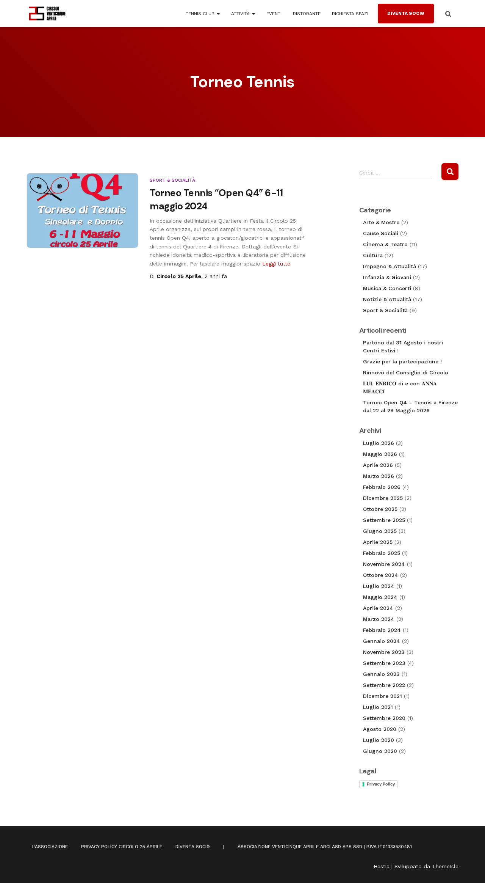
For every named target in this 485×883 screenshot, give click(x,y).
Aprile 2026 (378, 465)
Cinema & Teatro (385, 244)
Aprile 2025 (378, 542)
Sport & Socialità (172, 180)
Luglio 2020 (378, 740)
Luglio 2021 (378, 707)
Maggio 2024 (380, 597)
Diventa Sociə (405, 13)
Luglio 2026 (378, 443)
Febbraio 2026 (382, 487)
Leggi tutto (276, 264)
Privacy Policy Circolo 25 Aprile (121, 846)
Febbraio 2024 (382, 630)
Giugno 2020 (380, 751)
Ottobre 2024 (380, 575)
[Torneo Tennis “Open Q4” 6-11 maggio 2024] (82, 210)
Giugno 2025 (380, 531)
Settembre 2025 (384, 520)
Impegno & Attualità (389, 266)
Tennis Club (201, 13)
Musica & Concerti (387, 288)
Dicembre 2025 (383, 498)
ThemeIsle (445, 866)
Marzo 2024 (378, 619)
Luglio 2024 (378, 586)
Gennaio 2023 (381, 674)
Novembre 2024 (384, 564)
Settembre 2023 (384, 663)
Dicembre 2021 (382, 696)
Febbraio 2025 (381, 553)
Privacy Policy (381, 784)
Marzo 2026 (378, 476)
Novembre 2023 (384, 652)
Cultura (373, 255)
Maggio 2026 (380, 454)
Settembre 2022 (384, 685)
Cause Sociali (380, 233)
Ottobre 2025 (380, 509)
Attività (241, 13)
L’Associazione (50, 846)
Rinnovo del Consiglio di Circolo (405, 372)
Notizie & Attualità (387, 299)
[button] (218, 13)
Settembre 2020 (384, 718)
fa (216, 276)
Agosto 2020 (379, 729)
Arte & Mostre (381, 222)
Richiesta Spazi (350, 13)
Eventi (274, 13)
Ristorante (307, 13)
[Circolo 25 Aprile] (47, 13)
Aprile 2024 (378, 608)
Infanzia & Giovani (387, 277)
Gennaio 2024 (381, 641)
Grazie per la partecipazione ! (402, 361)
